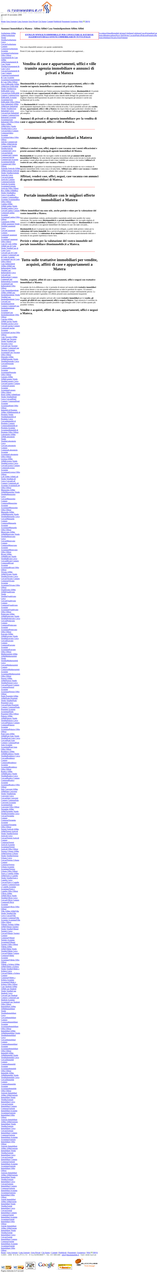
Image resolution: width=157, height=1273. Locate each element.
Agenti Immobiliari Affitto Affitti (8, 1200)
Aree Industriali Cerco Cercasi (8, 111)
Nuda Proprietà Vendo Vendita (9, 699)
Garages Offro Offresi (8, 391)
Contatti (50, 21)
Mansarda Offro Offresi (9, 529)
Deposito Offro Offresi (8, 373)
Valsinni (124, 38)
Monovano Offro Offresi (9, 551)
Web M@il (84, 21)
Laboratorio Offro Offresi (9, 455)
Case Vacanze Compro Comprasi (9, 347)
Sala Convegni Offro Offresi (10, 806)
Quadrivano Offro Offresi (9, 611)
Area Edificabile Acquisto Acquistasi (10, 97)
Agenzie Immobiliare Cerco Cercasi (8, 1155)
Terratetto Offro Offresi (8, 826)
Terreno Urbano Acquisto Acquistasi (7, 867)
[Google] (47, 1269)
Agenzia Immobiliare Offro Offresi (8, 1141)
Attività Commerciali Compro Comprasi (9, 155)
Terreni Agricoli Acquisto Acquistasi (8, 844)
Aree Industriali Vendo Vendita (9, 107)
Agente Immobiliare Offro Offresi (8, 1248)
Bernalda (114, 33)
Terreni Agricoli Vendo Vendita (9, 832)
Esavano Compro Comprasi (7, 643)
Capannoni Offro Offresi (9, 240)
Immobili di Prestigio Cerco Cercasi (8, 419)
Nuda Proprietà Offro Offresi (10, 713)
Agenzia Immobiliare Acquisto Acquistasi (9, 1137)
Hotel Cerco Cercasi (9, 398)
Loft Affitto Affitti (8, 477)
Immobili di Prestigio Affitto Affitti (9, 411)
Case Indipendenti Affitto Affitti (8, 265)
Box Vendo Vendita (9, 192)
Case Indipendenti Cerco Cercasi (8, 272)
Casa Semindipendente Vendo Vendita (10, 295)
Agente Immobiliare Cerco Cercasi (8, 1235)
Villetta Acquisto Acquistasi (7, 957)
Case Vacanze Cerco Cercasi (8, 343)
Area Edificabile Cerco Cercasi (8, 91)
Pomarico (151, 35)
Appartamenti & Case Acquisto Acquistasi (10, 77)
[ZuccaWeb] (85, 1269)
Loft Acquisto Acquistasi (10, 484)
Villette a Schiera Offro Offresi (9, 983)
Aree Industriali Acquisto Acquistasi (10, 117)
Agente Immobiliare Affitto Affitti (8, 1227)
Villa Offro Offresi (10, 921)
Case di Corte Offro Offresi (10, 260)
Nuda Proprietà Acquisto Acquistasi (10, 709)
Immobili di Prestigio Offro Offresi (9, 431)
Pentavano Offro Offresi (9, 631)
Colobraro (137, 33)
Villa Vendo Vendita (10, 912)
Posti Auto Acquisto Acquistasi (10, 745)
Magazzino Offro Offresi (9, 509)
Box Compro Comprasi (8, 196)
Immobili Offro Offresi (8, 1070)
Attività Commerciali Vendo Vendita (9, 146)
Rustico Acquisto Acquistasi (7, 782)
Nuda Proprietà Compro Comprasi (10, 706)
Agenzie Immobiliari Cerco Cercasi (8, 1102)
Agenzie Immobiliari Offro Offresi (8, 1115)
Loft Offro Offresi (10, 486)
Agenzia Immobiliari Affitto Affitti (9, 1174)
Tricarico (114, 38)
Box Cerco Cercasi (8, 194)
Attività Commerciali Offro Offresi (8, 164)
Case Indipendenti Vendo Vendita (8, 268)
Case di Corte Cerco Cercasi (9, 250)
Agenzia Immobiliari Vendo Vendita (9, 1177)
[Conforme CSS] (19, 1269)
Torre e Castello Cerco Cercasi (9, 880)
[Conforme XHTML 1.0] (6, 1269)
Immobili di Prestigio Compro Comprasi (8, 423)
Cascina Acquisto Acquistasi (8, 330)
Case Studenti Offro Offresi (10, 1003)
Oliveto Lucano (129, 35)
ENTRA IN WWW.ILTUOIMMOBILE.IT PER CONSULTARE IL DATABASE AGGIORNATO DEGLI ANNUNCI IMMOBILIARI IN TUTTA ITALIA (59, 36)
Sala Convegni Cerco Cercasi (8, 796)
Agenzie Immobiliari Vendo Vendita (9, 1097)
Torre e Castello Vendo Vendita (9, 877)
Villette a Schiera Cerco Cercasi (10, 971)
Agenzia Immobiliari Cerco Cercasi (8, 1181)
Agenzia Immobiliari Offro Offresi (8, 1195)
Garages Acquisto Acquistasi (8, 388)
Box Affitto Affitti (8, 191)
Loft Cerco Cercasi (8, 480)
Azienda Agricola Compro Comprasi (8, 179)
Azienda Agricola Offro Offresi (9, 187)
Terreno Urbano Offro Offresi (9, 870)
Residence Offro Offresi (9, 768)
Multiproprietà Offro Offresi (10, 675)
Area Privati (33, 21)
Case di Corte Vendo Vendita (8, 247)
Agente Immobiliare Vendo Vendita (9, 1230)
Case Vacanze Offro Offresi (10, 353)
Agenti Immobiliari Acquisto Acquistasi (9, 1217)
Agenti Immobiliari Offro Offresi (8, 1221)
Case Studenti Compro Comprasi (9, 996)
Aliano (108, 33)
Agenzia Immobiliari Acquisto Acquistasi (9, 1190)
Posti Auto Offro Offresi (9, 748)
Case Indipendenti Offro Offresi (8, 286)
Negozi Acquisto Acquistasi (7, 689)
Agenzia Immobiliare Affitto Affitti (9, 1121)
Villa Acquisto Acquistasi (10, 919)
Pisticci (138, 35)
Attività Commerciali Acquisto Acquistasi (9, 159)
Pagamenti (66, 21)
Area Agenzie (11, 21)
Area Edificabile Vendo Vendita (9, 87)
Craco (143, 33)
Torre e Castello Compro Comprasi (10, 883)
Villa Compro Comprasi (8, 917)
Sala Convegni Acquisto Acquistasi (10, 802)
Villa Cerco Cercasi (8, 914)
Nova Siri (119, 35)
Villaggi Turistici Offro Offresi (9, 943)
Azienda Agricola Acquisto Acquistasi (8, 184)
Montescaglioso (110, 35)
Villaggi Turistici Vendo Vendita (10, 928)
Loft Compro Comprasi (8, 482)
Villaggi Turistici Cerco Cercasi (10, 931)
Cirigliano (129, 33)
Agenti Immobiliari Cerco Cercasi (8, 1208)
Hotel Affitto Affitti (8, 395)
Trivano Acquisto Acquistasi (7, 583)
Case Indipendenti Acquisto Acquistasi (9, 281)
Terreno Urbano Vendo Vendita (9, 854)
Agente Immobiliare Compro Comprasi (9, 1239)
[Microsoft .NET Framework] (31, 1269)
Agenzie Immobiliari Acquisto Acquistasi (9, 1110)
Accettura (102, 33)
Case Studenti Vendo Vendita (8, 990)
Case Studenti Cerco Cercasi (8, 993)
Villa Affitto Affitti (8, 911)
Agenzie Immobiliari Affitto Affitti (9, 1094)
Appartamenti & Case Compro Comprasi (10, 73)
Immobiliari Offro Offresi (9, 1050)
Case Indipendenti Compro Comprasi (9, 277)
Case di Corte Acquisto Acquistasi (10, 257)
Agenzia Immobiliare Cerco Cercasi (8, 1128)
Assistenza (74, 21)
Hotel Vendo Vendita (10, 396)
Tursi (119, 38)
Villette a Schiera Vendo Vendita (10, 968)
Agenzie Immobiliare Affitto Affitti (9, 1147)
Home (3, 21)
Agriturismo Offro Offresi (9, 54)
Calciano (121, 33)
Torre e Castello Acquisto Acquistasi (10, 887)
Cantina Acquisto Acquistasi (7, 215)
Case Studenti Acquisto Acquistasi (10, 1000)
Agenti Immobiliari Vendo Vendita (8, 1204)
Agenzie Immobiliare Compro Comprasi (9, 1159)
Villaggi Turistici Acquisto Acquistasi (8, 940)
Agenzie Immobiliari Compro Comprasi (9, 1106)
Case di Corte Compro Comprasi (9, 254)
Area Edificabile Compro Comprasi (10, 94)
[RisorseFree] (65, 1269)
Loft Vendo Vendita (9, 478)
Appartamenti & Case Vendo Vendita (9, 64)
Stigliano (107, 38)
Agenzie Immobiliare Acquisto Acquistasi (9, 1164)
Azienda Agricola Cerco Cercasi (10, 175)
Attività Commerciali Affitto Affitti (9, 143)
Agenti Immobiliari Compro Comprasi (9, 1212)
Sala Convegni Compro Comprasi (9, 799)
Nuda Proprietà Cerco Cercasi (9, 703)
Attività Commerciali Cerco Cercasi (8, 150)
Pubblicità (57, 21)
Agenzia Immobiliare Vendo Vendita (9, 1124)
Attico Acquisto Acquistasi (7, 135)
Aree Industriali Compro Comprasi (10, 114)
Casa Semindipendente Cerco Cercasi (10, 299)
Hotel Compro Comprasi (8, 400)
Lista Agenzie (22, 21)
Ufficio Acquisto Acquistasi (7, 904)
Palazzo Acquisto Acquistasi (7, 727)
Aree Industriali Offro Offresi (10, 121)
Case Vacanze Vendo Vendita (8, 340)
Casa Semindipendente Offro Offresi (10, 315)
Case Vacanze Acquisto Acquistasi (10, 350)
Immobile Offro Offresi (8, 1090)
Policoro (144, 35)
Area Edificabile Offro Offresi (10, 101)
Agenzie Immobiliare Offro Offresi (8, 1168)
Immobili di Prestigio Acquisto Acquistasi (9, 428)
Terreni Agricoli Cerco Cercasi (9, 836)
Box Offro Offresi (10, 200)
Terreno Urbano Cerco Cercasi (9, 858)
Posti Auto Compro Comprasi (8, 741)
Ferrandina (149, 33)
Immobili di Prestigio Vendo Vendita (10, 414)
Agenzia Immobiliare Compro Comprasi (9, 1133)
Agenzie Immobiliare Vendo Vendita (9, 1150)
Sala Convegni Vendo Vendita (9, 792)
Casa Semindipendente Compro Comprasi (8, 303)
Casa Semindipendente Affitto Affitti (10, 291)
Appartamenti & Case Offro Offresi (10, 81)
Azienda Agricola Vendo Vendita (10, 172)
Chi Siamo (42, 21)
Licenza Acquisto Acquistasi (8, 470)
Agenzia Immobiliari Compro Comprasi (9, 1186)
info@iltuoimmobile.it (70, 1255)
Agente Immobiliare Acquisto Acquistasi (9, 1243)
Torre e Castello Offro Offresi (9, 890)
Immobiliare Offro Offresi (9, 1027)
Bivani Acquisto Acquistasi (7, 565)
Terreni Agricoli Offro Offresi (9, 848)
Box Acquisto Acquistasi (10, 198)
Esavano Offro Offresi (8, 651)
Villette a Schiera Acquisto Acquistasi (8, 980)
